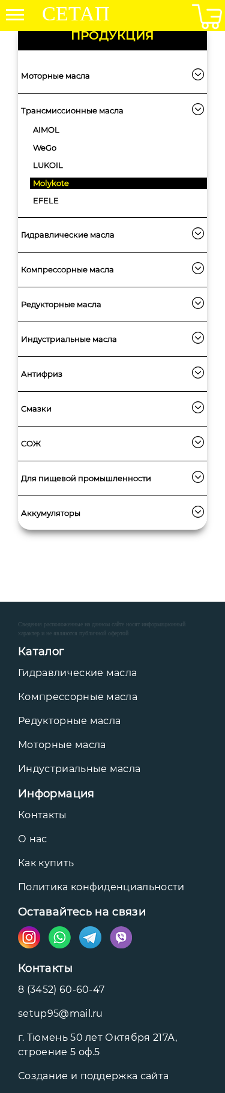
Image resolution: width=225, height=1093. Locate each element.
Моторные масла (55, 75)
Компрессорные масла (67, 269)
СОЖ (31, 443)
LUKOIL (48, 165)
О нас (32, 839)
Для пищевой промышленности (86, 478)
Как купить (46, 863)
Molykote (51, 183)
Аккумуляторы (50, 513)
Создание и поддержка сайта (93, 1076)
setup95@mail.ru (60, 1013)
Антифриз (41, 374)
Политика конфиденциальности (101, 887)
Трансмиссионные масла (72, 110)
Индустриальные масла (69, 339)
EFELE (46, 200)
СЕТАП (76, 15)
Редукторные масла (61, 304)
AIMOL (46, 129)
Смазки (36, 408)
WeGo (44, 147)
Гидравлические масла (68, 234)
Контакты (42, 815)
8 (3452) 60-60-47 (61, 989)
